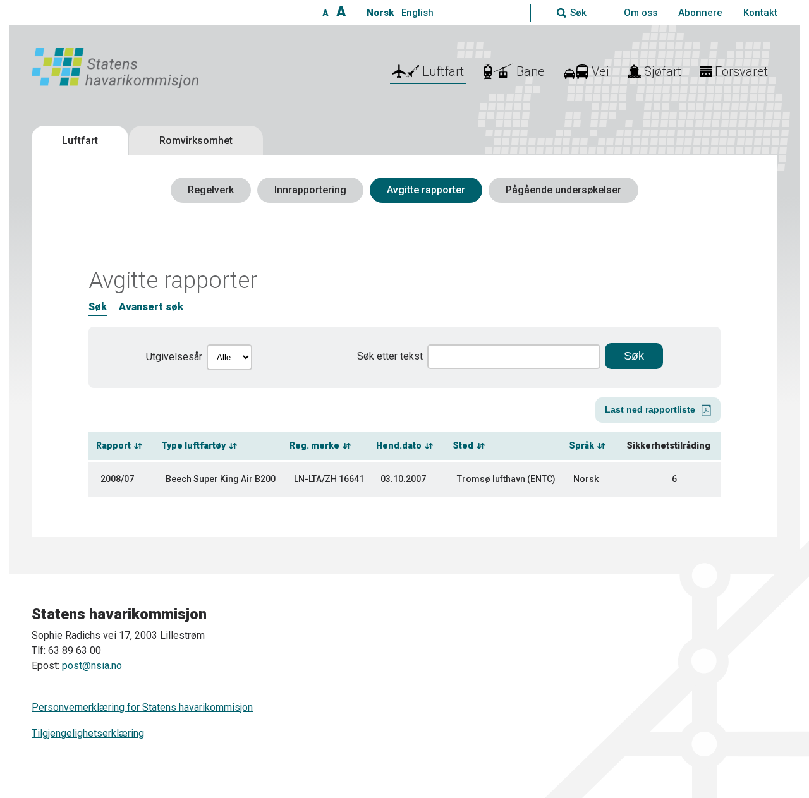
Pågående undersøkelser (563, 190)
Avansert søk (151, 307)
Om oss (640, 12)
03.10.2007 (403, 479)
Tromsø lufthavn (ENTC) (506, 479)
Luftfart (80, 141)
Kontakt (760, 12)
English (417, 12)
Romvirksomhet (196, 141)
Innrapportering (310, 190)
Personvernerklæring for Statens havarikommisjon (142, 707)
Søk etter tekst (390, 356)
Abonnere (700, 12)
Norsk (380, 12)
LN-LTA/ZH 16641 (329, 479)
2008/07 (117, 479)
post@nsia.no (92, 666)
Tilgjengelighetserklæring (88, 733)
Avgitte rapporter (426, 190)
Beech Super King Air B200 (221, 479)
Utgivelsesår (174, 357)
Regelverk (211, 190)
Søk (97, 307)
